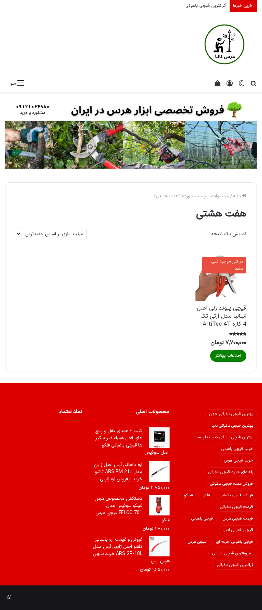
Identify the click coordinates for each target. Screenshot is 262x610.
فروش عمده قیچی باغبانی (231, 484)
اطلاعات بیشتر (228, 355)
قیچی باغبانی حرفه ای (234, 542)
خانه (237, 196)
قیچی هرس (197, 542)
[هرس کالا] (224, 44)
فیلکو (188, 495)
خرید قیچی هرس (238, 460)
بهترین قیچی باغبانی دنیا (232, 426)
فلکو (206, 495)
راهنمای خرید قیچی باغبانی (230, 472)
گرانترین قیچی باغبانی (235, 565)
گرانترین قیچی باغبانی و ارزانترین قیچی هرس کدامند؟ (176, 5)
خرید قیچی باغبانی (237, 449)
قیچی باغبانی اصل (238, 530)
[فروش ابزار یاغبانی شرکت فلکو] (131, 133)
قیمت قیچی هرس (238, 518)
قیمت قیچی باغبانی (236, 507)
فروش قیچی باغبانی (236, 495)
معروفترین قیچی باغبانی (232, 553)
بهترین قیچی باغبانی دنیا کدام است (223, 437)
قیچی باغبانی (202, 518)
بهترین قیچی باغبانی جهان (231, 414)
